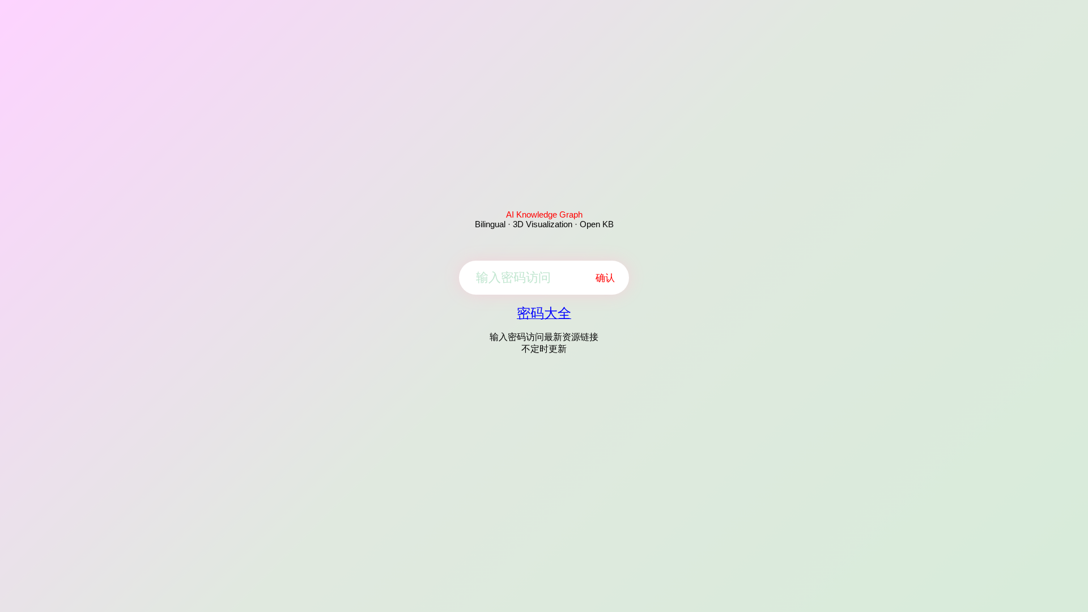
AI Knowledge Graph (544, 214)
